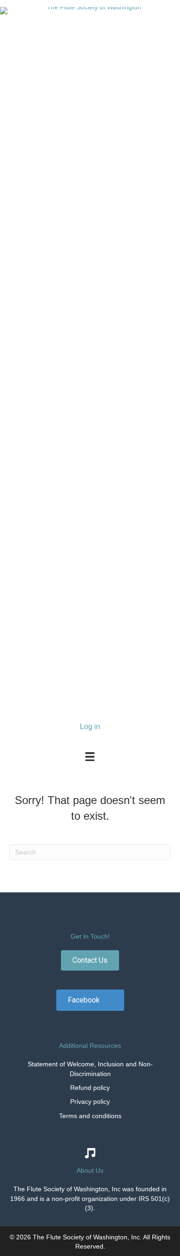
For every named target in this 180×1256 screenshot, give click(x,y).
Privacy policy (90, 1101)
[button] (90, 960)
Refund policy (90, 1087)
